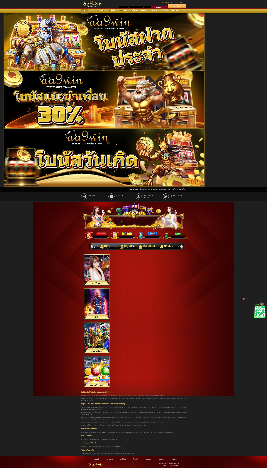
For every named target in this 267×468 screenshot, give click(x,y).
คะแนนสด (165, 2)
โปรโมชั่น (164, 10)
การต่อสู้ (154, 10)
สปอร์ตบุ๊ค (111, 10)
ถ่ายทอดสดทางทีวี (177, 2)
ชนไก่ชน (148, 459)
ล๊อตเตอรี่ (144, 10)
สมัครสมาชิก (176, 6)
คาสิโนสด (133, 10)
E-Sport (100, 10)
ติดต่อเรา (175, 10)
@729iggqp (176, 465)
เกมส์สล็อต (122, 10)
